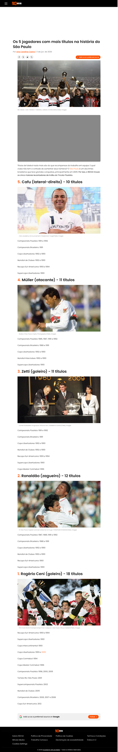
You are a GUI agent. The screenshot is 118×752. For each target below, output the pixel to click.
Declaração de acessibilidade (69, 740)
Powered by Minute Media (51, 750)
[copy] (31, 57)
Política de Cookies (64, 736)
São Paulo (74, 168)
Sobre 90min (18, 736)
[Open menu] (6, 3)
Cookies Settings (19, 743)
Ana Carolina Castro (25, 51)
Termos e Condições (96, 736)
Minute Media (18, 740)
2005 (43, 652)
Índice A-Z (91, 740)
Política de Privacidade (41, 736)
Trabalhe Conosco (39, 740)
